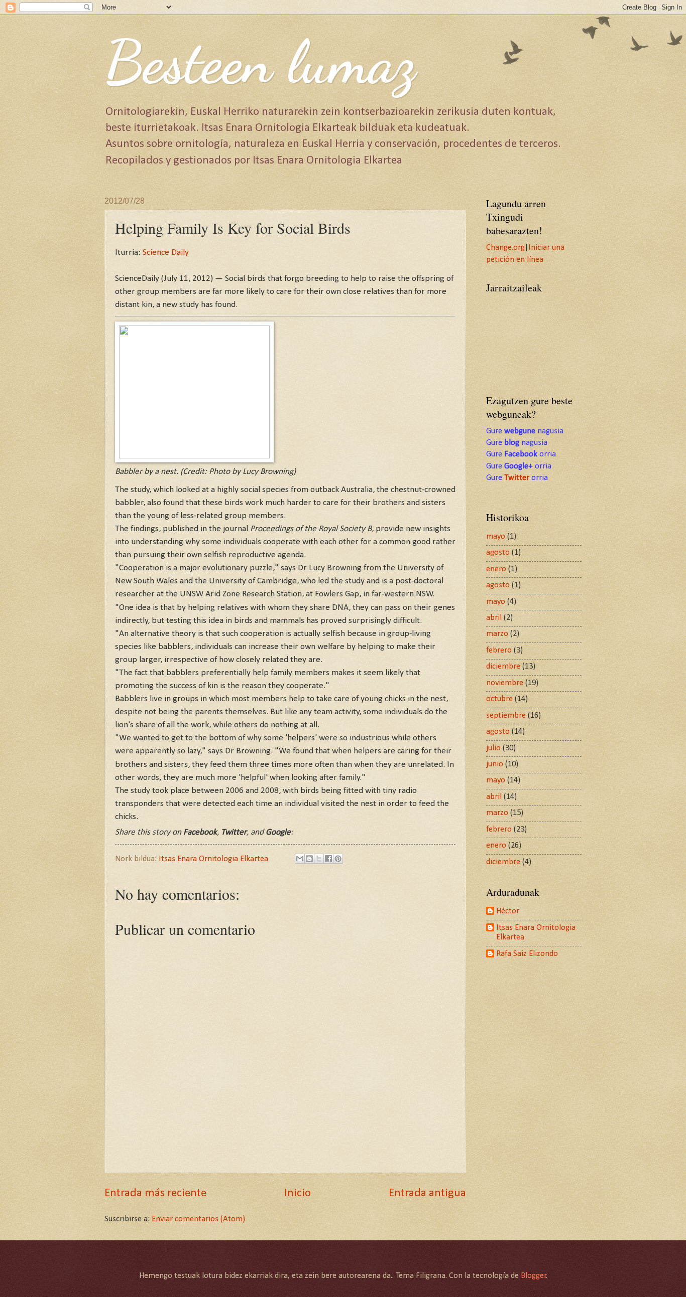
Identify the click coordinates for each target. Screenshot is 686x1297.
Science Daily (166, 252)
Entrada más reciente (155, 1193)
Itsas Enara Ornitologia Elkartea (536, 933)
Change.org (505, 248)
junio (494, 764)
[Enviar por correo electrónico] (300, 859)
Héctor (507, 911)
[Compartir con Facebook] (328, 859)
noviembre (504, 683)
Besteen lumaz (260, 62)
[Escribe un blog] (309, 859)
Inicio (297, 1193)
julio (493, 748)
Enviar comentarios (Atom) (198, 1219)
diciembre (503, 667)
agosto (498, 553)
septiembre (506, 716)
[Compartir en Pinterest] (338, 859)
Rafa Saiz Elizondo (527, 954)
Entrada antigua (427, 1193)
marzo (497, 634)
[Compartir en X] (319, 859)
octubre (499, 699)
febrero (499, 650)
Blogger (533, 1276)
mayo (495, 537)
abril (494, 618)
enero (496, 569)
